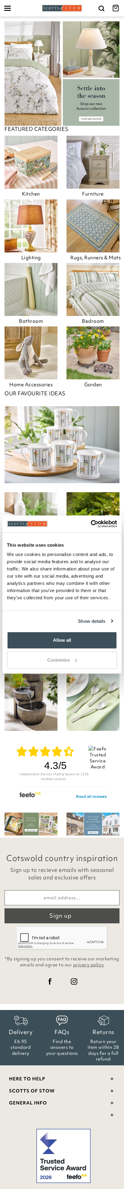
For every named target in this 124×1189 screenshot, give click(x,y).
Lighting (31, 257)
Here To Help (27, 1079)
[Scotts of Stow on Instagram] (74, 981)
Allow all (62, 640)
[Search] (101, 8)
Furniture (93, 193)
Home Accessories (31, 384)
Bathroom (31, 321)
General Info (28, 1103)
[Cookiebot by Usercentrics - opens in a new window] (90, 524)
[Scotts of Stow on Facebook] (49, 981)
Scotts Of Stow (32, 1091)
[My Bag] (116, 8)
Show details (91, 621)
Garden (93, 384)
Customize (58, 659)
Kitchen (31, 193)
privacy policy (88, 965)
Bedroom (93, 321)
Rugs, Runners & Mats (94, 257)
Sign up (60, 915)
